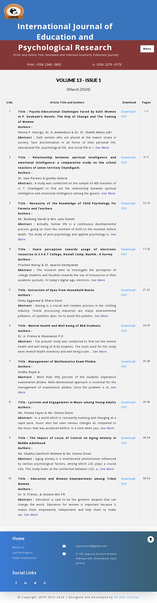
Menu (147, 48)
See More (102, 147)
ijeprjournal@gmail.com (91, 546)
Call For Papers (22, 552)
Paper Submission (24, 558)
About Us (18, 547)
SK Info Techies (126, 597)
